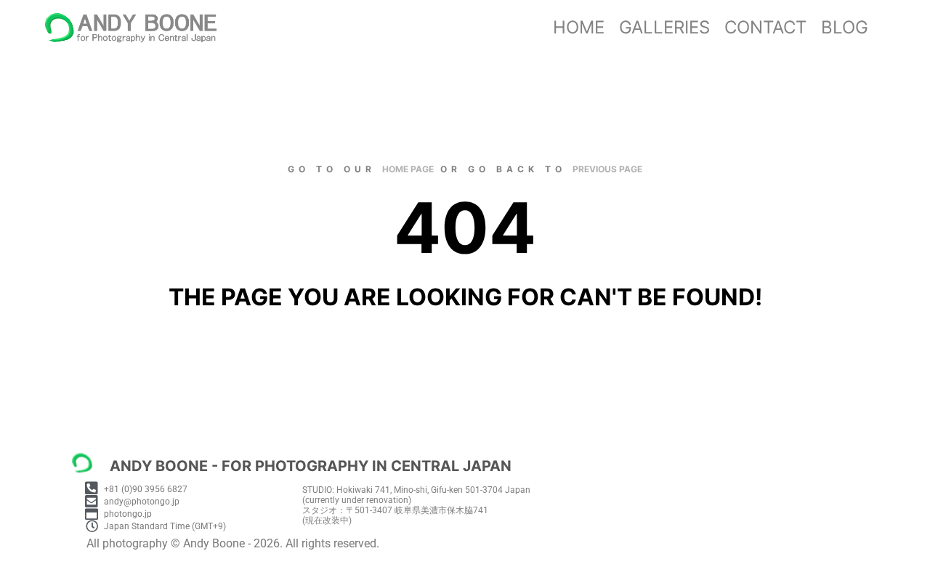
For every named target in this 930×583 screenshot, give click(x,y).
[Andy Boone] (131, 27)
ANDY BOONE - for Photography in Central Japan (311, 466)
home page (408, 169)
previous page (607, 169)
